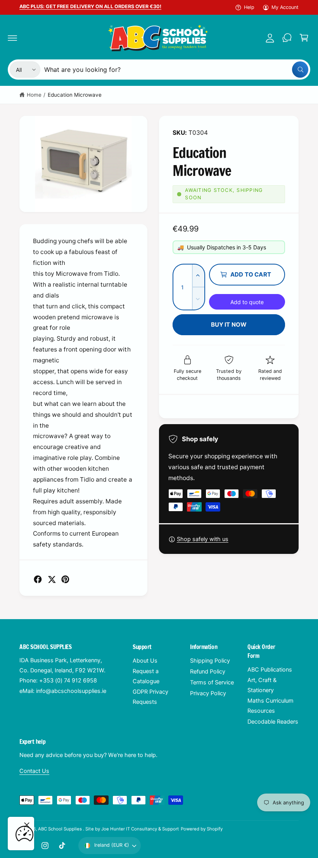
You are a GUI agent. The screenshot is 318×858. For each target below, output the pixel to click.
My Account (285, 7)
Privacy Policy (208, 693)
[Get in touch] (287, 37)
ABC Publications (269, 669)
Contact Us (34, 771)
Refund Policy (207, 671)
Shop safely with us (202, 539)
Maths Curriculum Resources (270, 705)
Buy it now (229, 324)
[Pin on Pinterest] (65, 579)
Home (34, 95)
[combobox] (176, 69)
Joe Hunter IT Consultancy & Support (140, 829)
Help (249, 7)
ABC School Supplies (60, 829)
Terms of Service (212, 682)
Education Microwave (75, 95)
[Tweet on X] (52, 579)
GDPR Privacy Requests (150, 696)
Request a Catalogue (146, 676)
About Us (145, 660)
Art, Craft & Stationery (262, 685)
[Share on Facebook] (38, 579)
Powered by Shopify (202, 829)
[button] (12, 37)
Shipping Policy (210, 660)
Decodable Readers (272, 721)
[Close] (27, 825)
